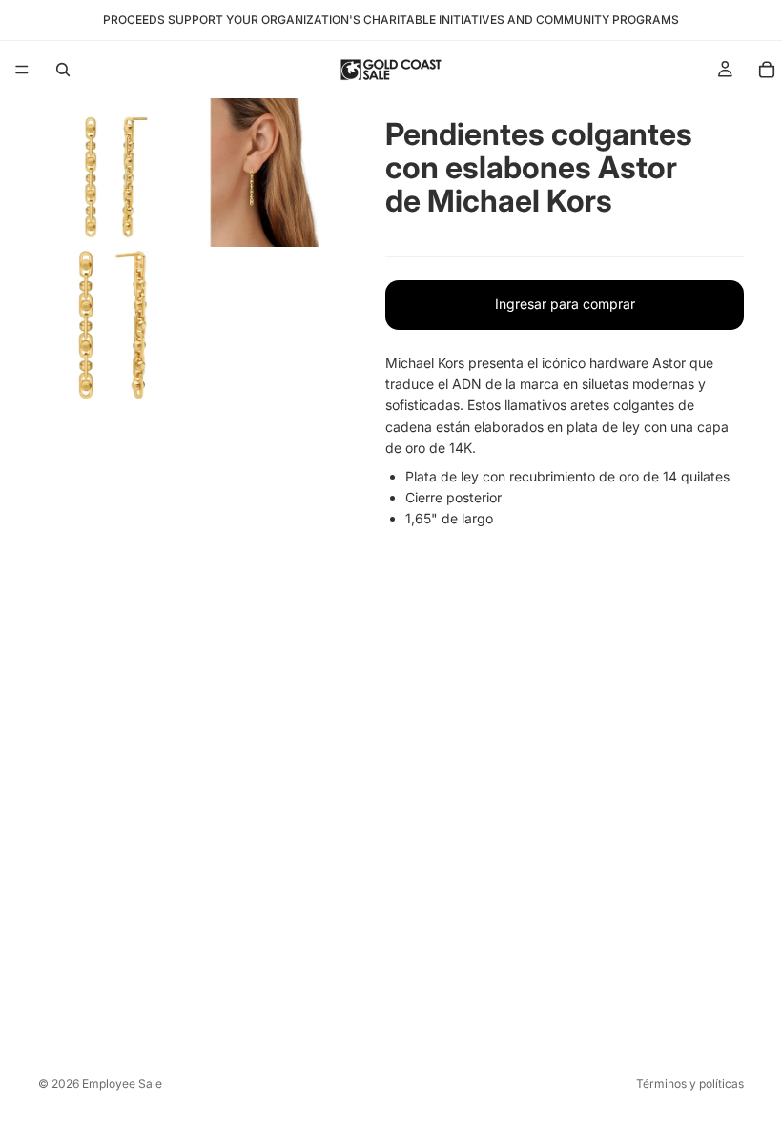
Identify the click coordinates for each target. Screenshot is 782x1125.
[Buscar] (63, 70)
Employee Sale (122, 1083)
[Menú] (22, 70)
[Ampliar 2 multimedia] (265, 172)
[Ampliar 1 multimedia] (112, 172)
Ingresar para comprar (565, 304)
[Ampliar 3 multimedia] (112, 325)
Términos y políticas (690, 1083)
